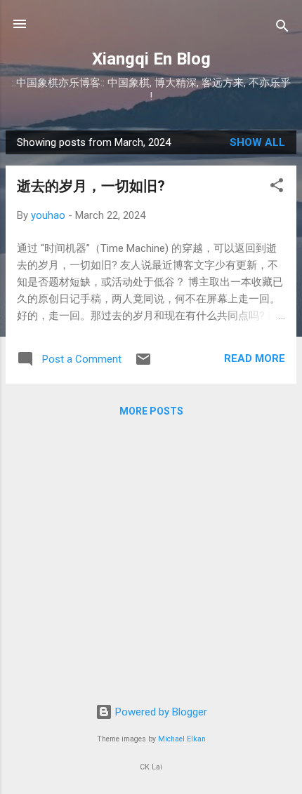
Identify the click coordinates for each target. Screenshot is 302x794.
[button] (276, 187)
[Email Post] (143, 364)
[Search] (282, 28)
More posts (151, 411)
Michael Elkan (182, 738)
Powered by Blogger (159, 712)
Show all (257, 142)
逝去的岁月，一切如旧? (91, 185)
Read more (254, 358)
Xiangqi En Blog (151, 59)
